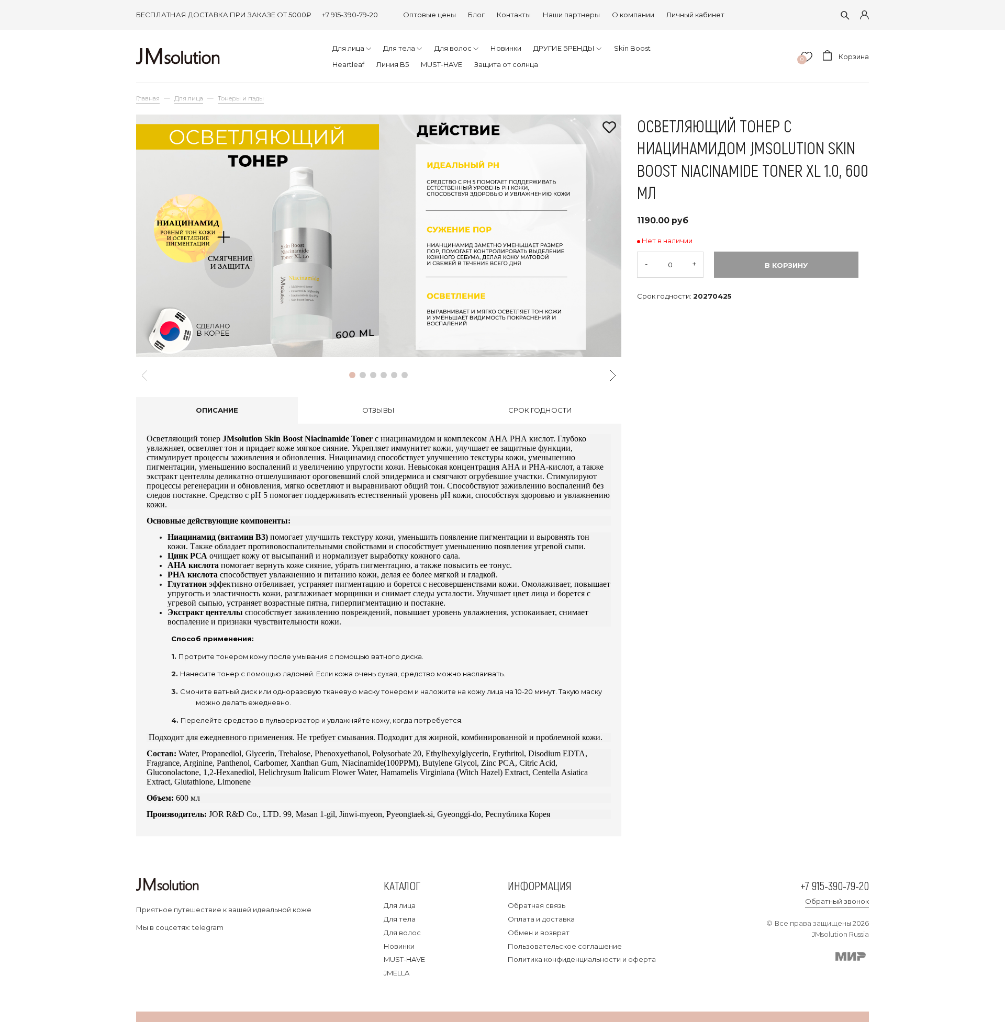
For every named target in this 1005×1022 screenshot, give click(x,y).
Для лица (188, 98)
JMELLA (396, 973)
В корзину (786, 265)
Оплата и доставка (541, 919)
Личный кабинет (695, 14)
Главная (148, 98)
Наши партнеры (571, 14)
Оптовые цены (429, 14)
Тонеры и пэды (241, 98)
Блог (476, 14)
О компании (633, 14)
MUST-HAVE (404, 959)
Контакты (514, 14)
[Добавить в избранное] (609, 128)
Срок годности (540, 410)
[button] (352, 375)
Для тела (400, 919)
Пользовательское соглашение (565, 946)
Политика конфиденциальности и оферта (582, 959)
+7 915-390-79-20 (350, 14)
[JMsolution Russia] (178, 56)
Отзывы (378, 410)
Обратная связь (536, 905)
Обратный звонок (837, 901)
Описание (217, 410)
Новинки (399, 946)
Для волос (402, 932)
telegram (208, 927)
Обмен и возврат (539, 932)
